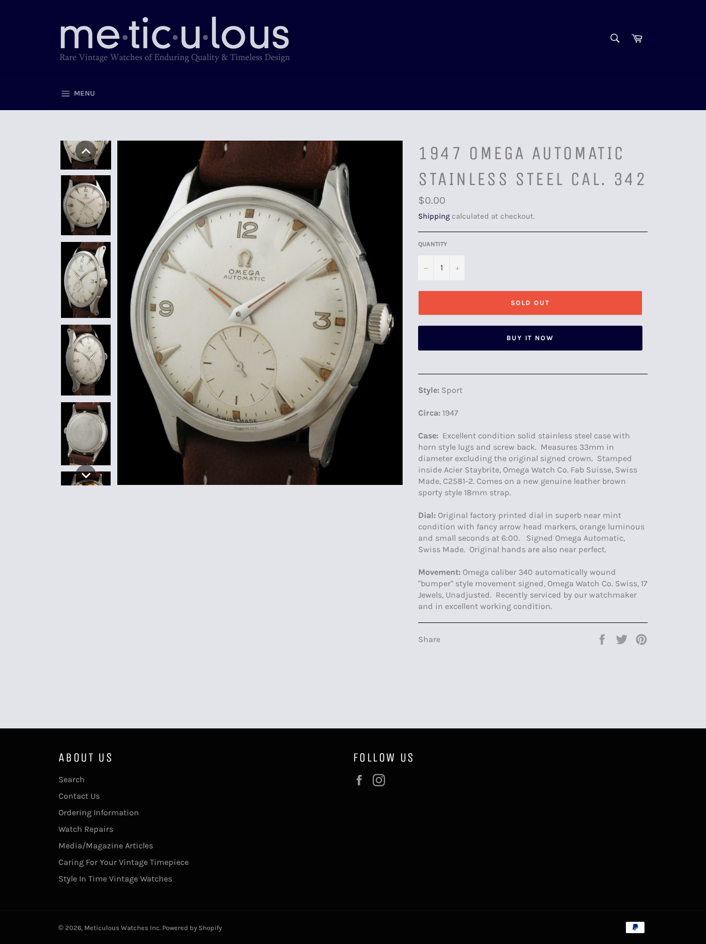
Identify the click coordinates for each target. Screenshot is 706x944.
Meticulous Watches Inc (122, 928)
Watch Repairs (85, 829)
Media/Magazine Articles (105, 845)
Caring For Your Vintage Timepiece (123, 862)
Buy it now (531, 338)
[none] (85, 151)
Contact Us (79, 796)
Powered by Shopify (192, 928)
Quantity (432, 244)
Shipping (434, 216)
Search (71, 779)
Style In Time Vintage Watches (115, 879)
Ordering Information (98, 812)
